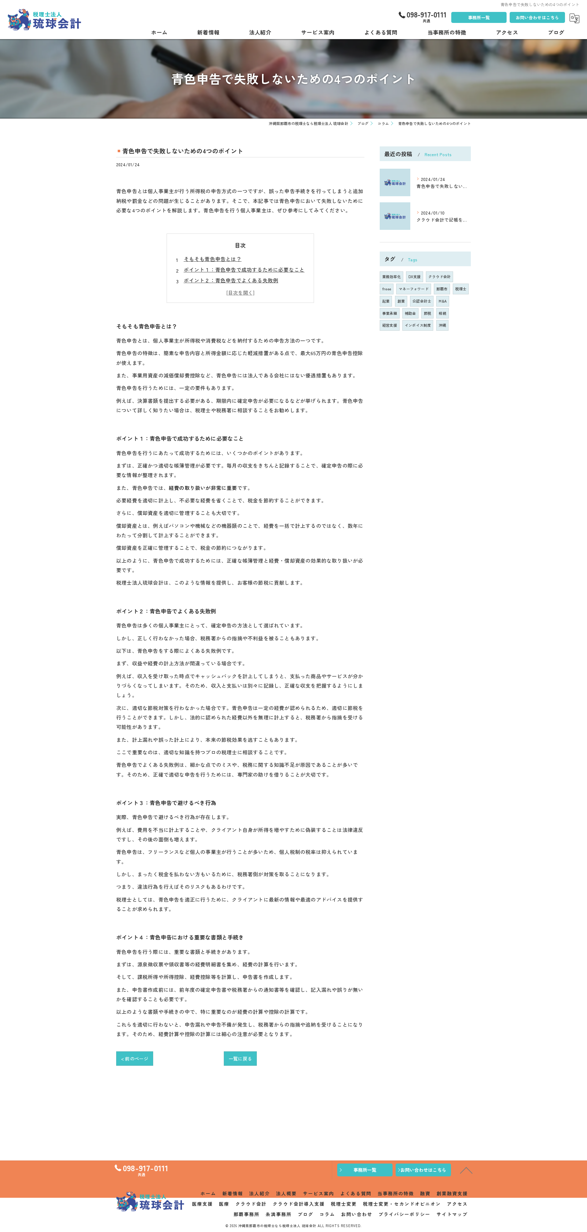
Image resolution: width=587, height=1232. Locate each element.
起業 (385, 300)
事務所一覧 (479, 17)
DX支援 (414, 276)
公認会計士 (421, 300)
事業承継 (389, 313)
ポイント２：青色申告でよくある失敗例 (231, 280)
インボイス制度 (418, 325)
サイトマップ (452, 1214)
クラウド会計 (439, 276)
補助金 (410, 313)
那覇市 (442, 288)
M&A (443, 300)
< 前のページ (134, 1058)
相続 (442, 313)
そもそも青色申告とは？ (213, 259)
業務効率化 (391, 276)
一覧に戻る (240, 1058)
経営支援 (389, 325)
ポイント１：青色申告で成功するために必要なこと (244, 269)
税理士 (461, 288)
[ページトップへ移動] (466, 1170)
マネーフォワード (414, 288)
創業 (401, 300)
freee (386, 288)
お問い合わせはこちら (537, 17)
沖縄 (442, 325)
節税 (427, 313)
